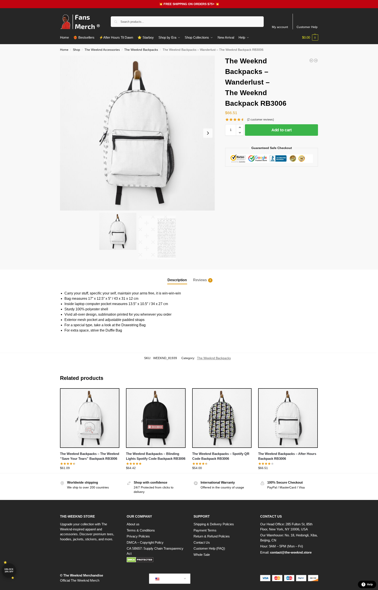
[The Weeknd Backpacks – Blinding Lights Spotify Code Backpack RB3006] (155, 418)
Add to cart (281, 130)
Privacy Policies (138, 536)
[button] (310, 37)
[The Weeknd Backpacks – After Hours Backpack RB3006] (288, 418)
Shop (76, 49)
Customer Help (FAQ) (209, 548)
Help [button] (370, 584)
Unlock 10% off (8, 570)
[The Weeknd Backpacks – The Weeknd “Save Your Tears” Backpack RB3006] (89, 418)
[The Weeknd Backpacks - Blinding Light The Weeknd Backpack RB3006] (311, 60)
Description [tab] (177, 280)
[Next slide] (208, 133)
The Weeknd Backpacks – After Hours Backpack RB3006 (287, 456)
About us (133, 524)
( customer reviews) (260, 119)
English (166, 579)
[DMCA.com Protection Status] (156, 559)
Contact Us (202, 542)
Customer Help (307, 27)
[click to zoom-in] (137, 133)
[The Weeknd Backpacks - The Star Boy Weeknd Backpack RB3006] (316, 60)
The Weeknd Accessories (102, 49)
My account (280, 27)
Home (64, 49)
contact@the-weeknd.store (291, 552)
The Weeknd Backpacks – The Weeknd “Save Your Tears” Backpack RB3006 (89, 456)
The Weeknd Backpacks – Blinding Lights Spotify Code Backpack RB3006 (155, 456)
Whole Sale (202, 554)
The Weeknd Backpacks (141, 49)
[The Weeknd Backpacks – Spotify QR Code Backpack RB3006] (222, 418)
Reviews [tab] (202, 280)
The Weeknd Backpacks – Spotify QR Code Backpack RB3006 (220, 456)
